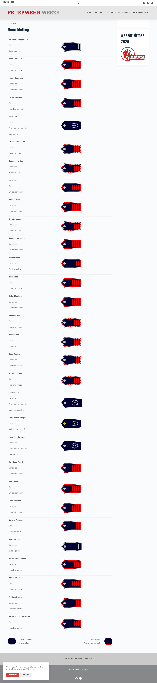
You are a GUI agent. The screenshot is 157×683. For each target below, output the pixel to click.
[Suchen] (78, 3)
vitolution (85, 669)
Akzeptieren (13, 675)
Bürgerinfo (123, 12)
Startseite (92, 12)
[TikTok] (152, 3)
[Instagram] (148, 3)
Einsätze (104, 12)
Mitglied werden (140, 12)
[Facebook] (144, 3)
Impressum (88, 658)
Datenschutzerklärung (73, 658)
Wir (111, 12)
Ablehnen (26, 675)
